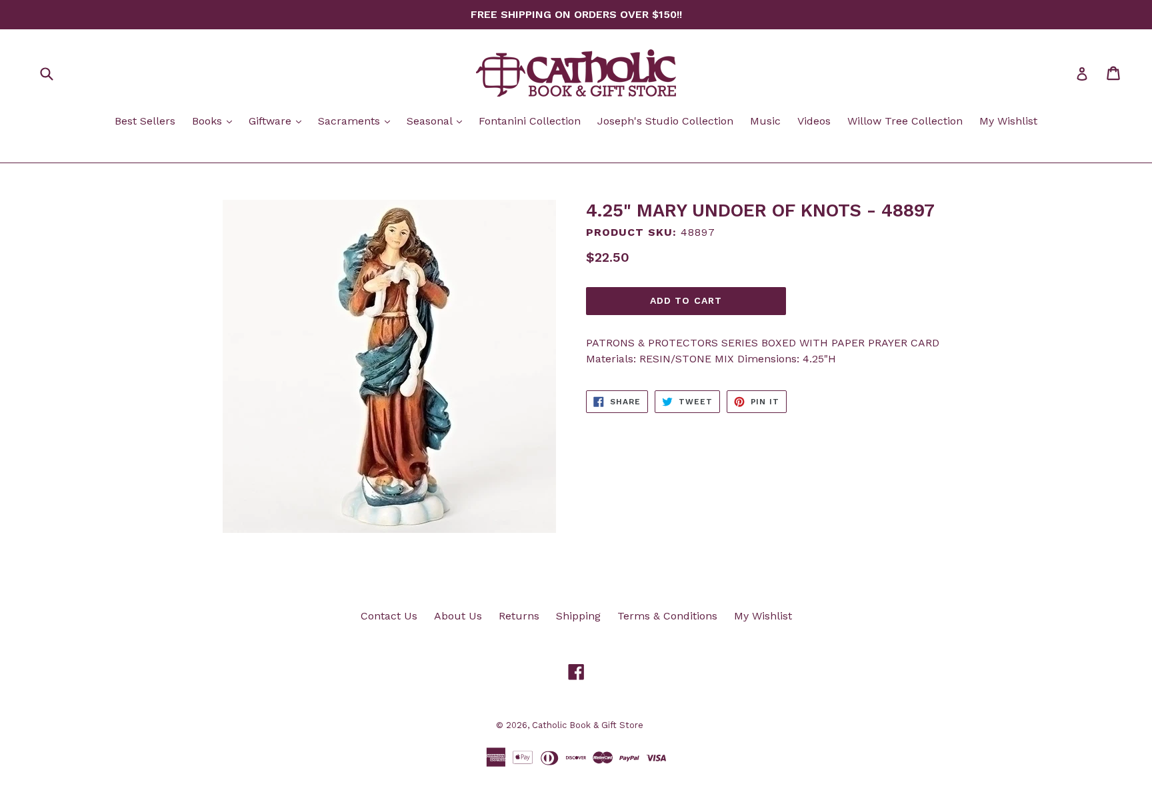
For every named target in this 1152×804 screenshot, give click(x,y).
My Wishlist (1008, 121)
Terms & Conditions (667, 615)
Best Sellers (145, 121)
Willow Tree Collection (905, 121)
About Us (458, 615)
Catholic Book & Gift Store (587, 725)
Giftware (278, 120)
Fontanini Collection (530, 121)
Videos (814, 121)
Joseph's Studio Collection (665, 121)
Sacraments (357, 120)
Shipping (578, 615)
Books (215, 120)
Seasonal (438, 120)
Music (765, 121)
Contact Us (389, 615)
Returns (519, 615)
